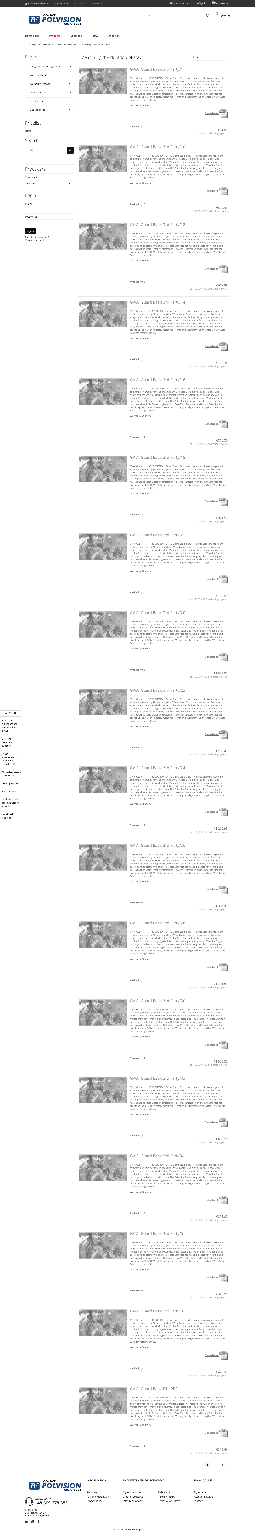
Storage (198, 1501)
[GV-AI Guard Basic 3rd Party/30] (103, 1012)
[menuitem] (34, 36)
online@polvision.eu (38, 3)
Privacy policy (94, 1501)
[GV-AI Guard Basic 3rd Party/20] (103, 624)
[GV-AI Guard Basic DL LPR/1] (103, 1400)
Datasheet (212, 113)
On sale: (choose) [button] (38, 109)
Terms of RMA (166, 1496)
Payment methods (132, 1492)
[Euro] (223, 3)
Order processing (132, 1496)
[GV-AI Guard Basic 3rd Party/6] (103, 1245)
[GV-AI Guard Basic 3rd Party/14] (103, 314)
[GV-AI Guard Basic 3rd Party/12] (103, 236)
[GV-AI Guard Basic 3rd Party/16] (103, 391)
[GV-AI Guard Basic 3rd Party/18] (103, 469)
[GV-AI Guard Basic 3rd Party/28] (103, 934)
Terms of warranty (169, 1501)
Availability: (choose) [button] (40, 83)
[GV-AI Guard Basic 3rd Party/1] (103, 81)
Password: (31, 216)
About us (92, 1492)
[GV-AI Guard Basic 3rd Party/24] (103, 779)
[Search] (207, 15)
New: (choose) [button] (37, 101)
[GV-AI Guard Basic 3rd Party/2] (103, 546)
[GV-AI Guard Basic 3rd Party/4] (103, 1167)
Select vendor (32, 177)
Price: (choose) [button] (37, 92)
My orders (200, 1492)
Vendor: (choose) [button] (38, 75)
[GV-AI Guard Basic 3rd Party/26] (103, 857)
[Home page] (55, 20)
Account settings (203, 1496)
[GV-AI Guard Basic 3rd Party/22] (103, 702)
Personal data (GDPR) (99, 1496)
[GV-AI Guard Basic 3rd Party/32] (103, 1090)
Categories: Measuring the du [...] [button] (46, 66)
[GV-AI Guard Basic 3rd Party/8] (103, 1322)
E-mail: (29, 204)
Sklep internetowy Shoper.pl (127, 1529)
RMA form (164, 1492)
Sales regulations (132, 1501)
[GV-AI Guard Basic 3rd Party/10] (103, 158)
